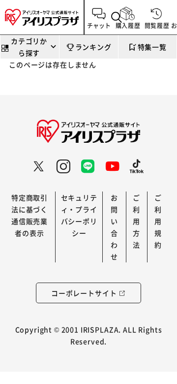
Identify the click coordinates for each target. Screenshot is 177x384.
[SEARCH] (117, 17)
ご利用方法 (136, 221)
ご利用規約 (158, 221)
